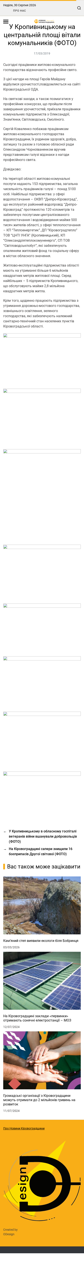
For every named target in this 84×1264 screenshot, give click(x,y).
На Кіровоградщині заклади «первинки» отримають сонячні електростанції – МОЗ (37, 1018)
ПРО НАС (19, 10)
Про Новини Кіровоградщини (24, 1128)
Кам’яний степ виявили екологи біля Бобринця (40, 941)
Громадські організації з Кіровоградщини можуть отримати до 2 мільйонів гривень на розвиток (39, 1100)
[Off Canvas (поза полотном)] (5, 21)
